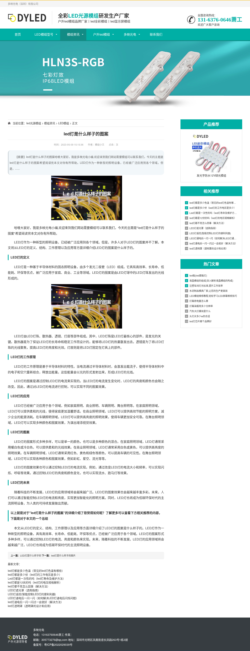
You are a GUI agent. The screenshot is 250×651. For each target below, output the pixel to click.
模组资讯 (73, 34)
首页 (18, 34)
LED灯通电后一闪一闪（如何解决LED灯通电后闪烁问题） (43, 598)
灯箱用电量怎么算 (197, 301)
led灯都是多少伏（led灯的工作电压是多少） (35, 574)
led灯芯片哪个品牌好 (198, 321)
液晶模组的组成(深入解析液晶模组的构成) (209, 280)
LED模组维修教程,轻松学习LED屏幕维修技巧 (211, 295)
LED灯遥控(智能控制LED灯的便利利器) (32, 594)
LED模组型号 (44, 34)
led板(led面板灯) (196, 275)
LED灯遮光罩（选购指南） (24, 590)
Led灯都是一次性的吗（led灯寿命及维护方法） (36, 578)
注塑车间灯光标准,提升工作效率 (204, 285)
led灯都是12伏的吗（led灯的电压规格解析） (35, 582)
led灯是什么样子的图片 (63, 555)
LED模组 (63, 123)
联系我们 (156, 34)
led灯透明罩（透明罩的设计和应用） (30, 606)
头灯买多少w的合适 (198, 316)
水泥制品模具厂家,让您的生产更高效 (207, 290)
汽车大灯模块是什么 (198, 311)
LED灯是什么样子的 (30, 555)
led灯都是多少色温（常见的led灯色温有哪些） (36, 571)
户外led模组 (101, 34)
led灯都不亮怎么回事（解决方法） (29, 586)
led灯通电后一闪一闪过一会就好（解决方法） (35, 602)
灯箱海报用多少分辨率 (199, 306)
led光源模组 (33, 123)
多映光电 (130, 34)
